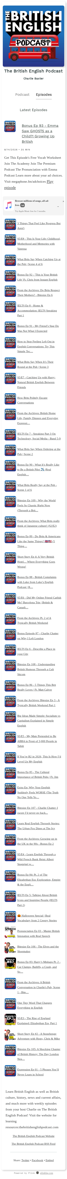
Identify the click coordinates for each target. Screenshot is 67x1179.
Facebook (37, 1160)
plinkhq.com (46, 1173)
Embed (50, 1160)
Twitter (25, 1160)
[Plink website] (37, 1173)
